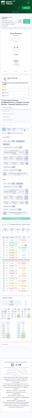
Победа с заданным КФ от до (19, 158)
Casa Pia (24, 242)
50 (15, 133)
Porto (24, 252)
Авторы (26, 370)
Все (13, 141)
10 (4, 133)
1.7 (6, 71)
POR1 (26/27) (4, 240)
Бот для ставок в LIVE (13, 369)
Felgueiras (24, 255)
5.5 (26, 71)
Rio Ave (23, 245)
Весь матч (4, 129)
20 (9, 133)
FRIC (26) (4, 248)
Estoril (11, 290)
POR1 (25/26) (4, 263)
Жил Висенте (16, 33)
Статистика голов (22, 372)
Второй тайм (14, 129)
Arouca (24, 265)
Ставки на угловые (11, 372)
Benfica (24, 288)
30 (11, 133)
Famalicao (12, 240)
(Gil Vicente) (16, 35)
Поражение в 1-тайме (14, 163)
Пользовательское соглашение (14, 370)
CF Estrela (12, 285)
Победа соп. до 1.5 (11, 158)
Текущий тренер (7, 167)
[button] (19, 7)
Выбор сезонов (20, 141)
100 (18, 133)
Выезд (9, 141)
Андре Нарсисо (11, 78)
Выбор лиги (6, 144)
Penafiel (12, 247)
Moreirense (24, 250)
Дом (5, 141)
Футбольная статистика (23, 367)
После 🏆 (6, 170)
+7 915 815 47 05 (21, 400)
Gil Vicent (24, 240)
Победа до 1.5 (5, 158)
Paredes (24, 257)
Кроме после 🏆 (13, 170)
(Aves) (16, 63)
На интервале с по (23, 128)
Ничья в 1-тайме (22, 163)
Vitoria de (24, 273)
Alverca (24, 283)
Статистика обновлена (16, 218)
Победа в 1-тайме (6, 163)
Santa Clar (12, 280)
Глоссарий (23, 369)
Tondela (12, 275)
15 (6, 133)
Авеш (16, 61)
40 (13, 133)
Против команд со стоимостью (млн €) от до (17, 174)
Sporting (12, 263)
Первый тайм (8, 129)
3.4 (16, 71)
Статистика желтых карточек (11, 374)
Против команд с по (9, 147)
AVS (24, 278)
